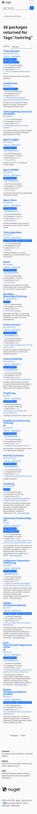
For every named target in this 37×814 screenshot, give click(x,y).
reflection (6, 500)
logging (18, 311)
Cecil (4, 73)
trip (11, 670)
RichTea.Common (13, 455)
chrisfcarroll (10, 486)
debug (13, 311)
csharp (16, 543)
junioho (8, 608)
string (7, 411)
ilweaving (15, 446)
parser (24, 345)
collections (8, 583)
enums (7, 345)
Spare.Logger (11, 139)
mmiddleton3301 (12, 299)
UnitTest (8, 98)
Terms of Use (27, 800)
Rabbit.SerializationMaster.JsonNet (15, 692)
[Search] (32, 8)
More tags (24, 672)
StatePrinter (10, 83)
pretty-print (13, 413)
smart (25, 411)
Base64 (13, 623)
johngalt (8, 565)
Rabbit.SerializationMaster (14, 604)
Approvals (6, 100)
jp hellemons (10, 361)
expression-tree (10, 541)
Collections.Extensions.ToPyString (16, 561)
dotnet (22, 583)
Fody (7, 53)
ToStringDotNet (12, 232)
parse (19, 672)
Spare (6, 262)
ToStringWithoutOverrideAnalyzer (17, 113)
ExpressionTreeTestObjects (17, 519)
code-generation (21, 541)
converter (23, 670)
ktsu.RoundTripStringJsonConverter (17, 645)
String (7, 160)
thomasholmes (11, 458)
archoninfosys (10, 327)
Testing (16, 100)
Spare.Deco (9, 200)
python (27, 583)
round (7, 670)
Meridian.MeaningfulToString (15, 295)
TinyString (9, 393)
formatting (26, 585)
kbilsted (8, 86)
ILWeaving (22, 71)
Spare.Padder (11, 170)
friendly (29, 345)
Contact (5, 751)
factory (29, 670)
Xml (6, 623)
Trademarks (15, 805)
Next (23, 735)
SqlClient (28, 379)
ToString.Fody (11, 51)
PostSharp (9, 428)
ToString (8, 71)
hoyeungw (9, 142)
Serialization (21, 98)
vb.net (12, 543)
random (29, 476)
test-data (22, 543)
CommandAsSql (12, 359)
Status (5, 761)
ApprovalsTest (23, 100)
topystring (12, 585)
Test (12, 100)
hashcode (17, 476)
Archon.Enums (12, 324)
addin (21, 446)
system (5, 672)
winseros (9, 235)
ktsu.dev (8, 652)
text (9, 672)
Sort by (6, 46)
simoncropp (13, 53)
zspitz (8, 523)
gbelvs (8, 396)
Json (9, 623)
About (18, 800)
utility (12, 345)
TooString (9, 484)
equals (11, 476)
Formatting (15, 71)
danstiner (9, 116)
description (18, 345)
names (5, 347)
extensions (13, 411)
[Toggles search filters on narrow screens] (32, 16)
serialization (15, 498)
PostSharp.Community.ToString (16, 422)
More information (24, 513)
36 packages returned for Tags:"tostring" (17, 32)
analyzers (6, 128)
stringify (20, 411)
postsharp (8, 446)
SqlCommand (9, 379)
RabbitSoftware (8, 625)
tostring (7, 311)
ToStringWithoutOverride (13, 126)
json (18, 670)
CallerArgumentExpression (19, 500)
